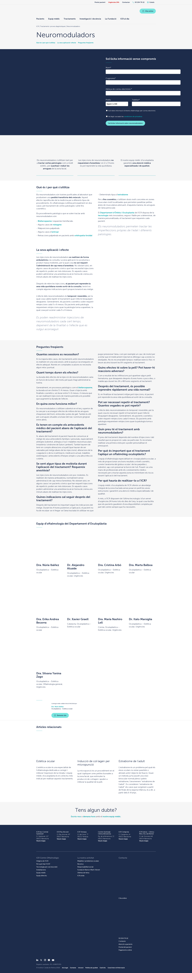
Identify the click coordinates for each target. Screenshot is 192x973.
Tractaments (70, 19)
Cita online (149, 11)
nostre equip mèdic (112, 816)
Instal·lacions (41, 870)
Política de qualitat (91, 967)
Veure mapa (40, 841)
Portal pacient (100, 2)
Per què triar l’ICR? (43, 864)
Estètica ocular (45, 761)
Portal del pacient (125, 947)
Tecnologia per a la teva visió (46, 867)
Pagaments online (125, 950)
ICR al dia (124, 19)
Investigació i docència (90, 19)
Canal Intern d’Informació (116, 967)
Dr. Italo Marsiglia (140, 619)
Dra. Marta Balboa (140, 565)
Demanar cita (61, 715)
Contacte (122, 941)
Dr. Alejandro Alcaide (75, 566)
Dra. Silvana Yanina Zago (48, 675)
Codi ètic (103, 967)
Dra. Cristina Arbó (109, 565)
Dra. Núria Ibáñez (47, 565)
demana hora (89, 816)
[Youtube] (53, 960)
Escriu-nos (76, 816)
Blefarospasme (45, 221)
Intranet (80, 967)
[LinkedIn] (37, 960)
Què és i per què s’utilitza (45, 43)
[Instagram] (45, 960)
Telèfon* (136, 100)
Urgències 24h (113, 2)
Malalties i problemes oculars (88, 861)
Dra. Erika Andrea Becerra (47, 621)
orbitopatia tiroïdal (83, 235)
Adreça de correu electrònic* (119, 89)
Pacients (40, 19)
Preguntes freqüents (85, 43)
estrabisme (123, 194)
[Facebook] (49, 960)
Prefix (108, 100)
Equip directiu (41, 875)
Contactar (126, 2)
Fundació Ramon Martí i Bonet (88, 870)
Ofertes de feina (83, 873)
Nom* (108, 67)
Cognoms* (111, 78)
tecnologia (103, 215)
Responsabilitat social (85, 867)
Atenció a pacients (125, 944)
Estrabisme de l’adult (132, 761)
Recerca (80, 864)
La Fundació (110, 19)
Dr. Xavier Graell (77, 619)
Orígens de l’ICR (42, 861)
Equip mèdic (54, 19)
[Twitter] (41, 960)
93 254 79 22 (139, 2)
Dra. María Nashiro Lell (110, 621)
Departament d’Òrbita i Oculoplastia (117, 212)
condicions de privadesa (133, 116)
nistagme (57, 225)
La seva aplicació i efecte (66, 43)
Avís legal (65, 967)
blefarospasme (85, 387)
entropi (55, 232)
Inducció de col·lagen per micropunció (93, 763)
